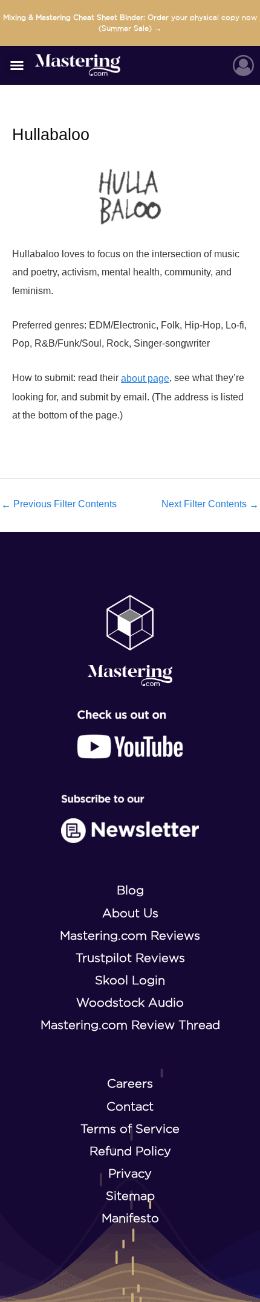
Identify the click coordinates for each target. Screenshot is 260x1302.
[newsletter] (130, 819)
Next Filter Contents (210, 504)
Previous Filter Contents (59, 504)
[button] (17, 65)
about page (145, 378)
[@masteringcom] (130, 734)
